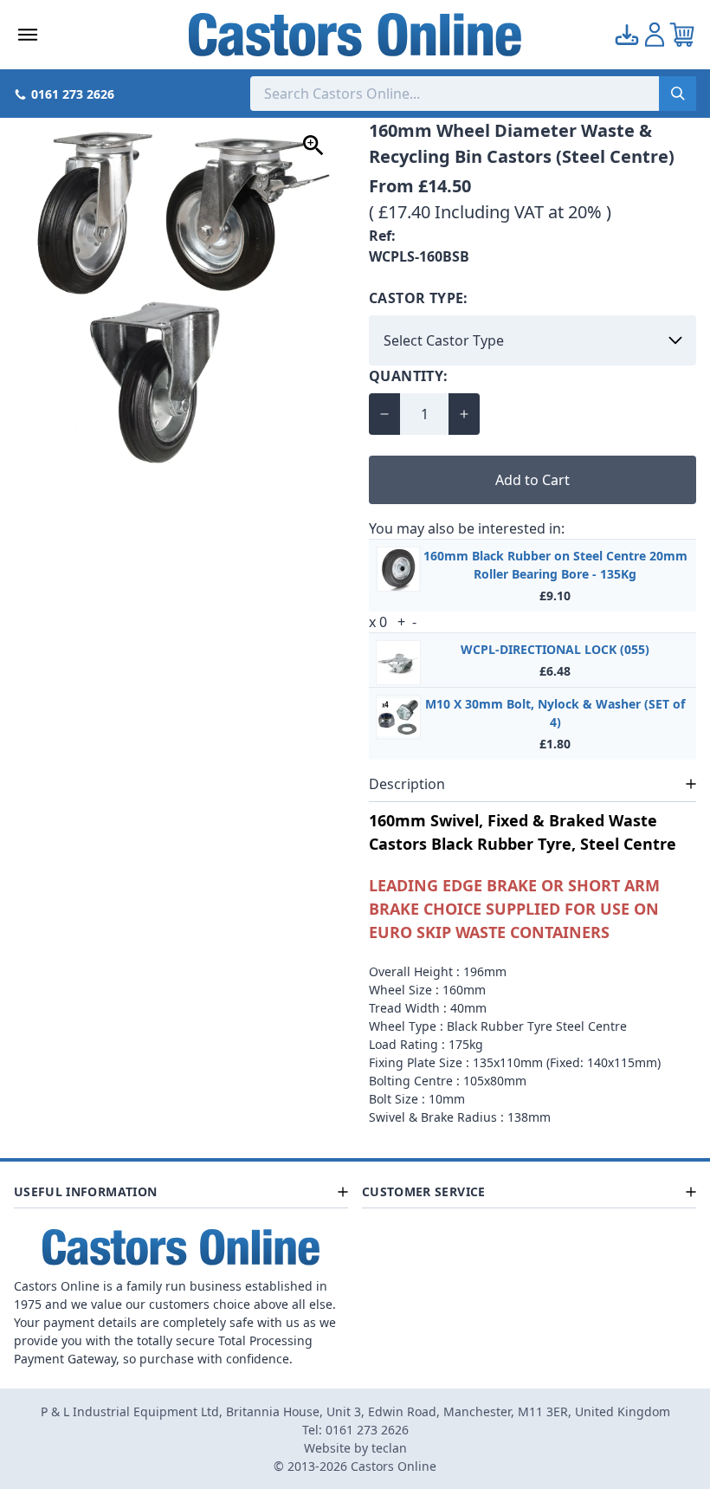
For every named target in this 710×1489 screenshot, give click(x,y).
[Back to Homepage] (355, 34)
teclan (389, 1448)
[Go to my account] (627, 35)
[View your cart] (682, 35)
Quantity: (409, 375)
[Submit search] (677, 93)
